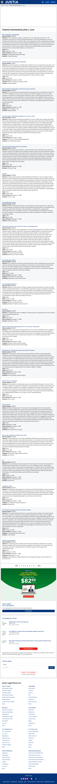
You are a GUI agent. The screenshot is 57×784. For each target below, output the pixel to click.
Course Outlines (33, 716)
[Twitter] (33, 779)
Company (20, 781)
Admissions (31, 712)
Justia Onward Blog (34, 764)
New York (31, 742)
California (31, 738)
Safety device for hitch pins (9, 381)
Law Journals (32, 718)
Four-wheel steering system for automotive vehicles (16, 510)
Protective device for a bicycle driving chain (14, 62)
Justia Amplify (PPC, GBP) (35, 762)
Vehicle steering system (8, 540)
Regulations (5, 736)
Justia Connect (6, 781)
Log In (47, 2)
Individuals (32, 686)
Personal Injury (32, 701)
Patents (6, 5)
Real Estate (5, 721)
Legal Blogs (5, 755)
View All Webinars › (29, 648)
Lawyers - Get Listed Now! (28, 672)
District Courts (6, 742)
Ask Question (28, 611)
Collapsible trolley (7, 486)
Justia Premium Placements (36, 757)
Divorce (30, 693)
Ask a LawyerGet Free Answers (8, 604)
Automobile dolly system (9, 202)
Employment (5, 714)
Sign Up (53, 2)
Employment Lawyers (7, 695)
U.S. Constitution (6, 731)
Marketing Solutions (35, 751)
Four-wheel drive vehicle (9, 260)
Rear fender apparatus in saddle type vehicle (14, 435)
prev (16, 566)
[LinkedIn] (21, 779)
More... (4, 704)
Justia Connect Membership (36, 753)
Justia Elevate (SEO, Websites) (36, 759)
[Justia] (11, 2)
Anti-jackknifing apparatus (9, 284)
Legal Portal (14, 781)
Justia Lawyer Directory (35, 755)
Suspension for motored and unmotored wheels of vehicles (18, 350)
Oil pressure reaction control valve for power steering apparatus (20, 226)
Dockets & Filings (6, 744)
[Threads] (29, 779)
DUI (30, 695)
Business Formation (7, 710)
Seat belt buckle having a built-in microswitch (14, 146)
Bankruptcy (32, 688)
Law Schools (32, 708)
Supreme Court (6, 738)
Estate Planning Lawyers (8, 697)
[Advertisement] (28, 16)
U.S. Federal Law (7, 729)
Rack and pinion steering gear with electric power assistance (18, 89)
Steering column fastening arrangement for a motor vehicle (18, 116)
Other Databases (7, 751)
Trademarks (5, 764)
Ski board (4, 309)
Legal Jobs (5, 753)
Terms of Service (31, 781)
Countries (4, 766)
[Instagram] (27, 779)
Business (4, 708)
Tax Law (4, 723)
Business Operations (7, 712)
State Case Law (32, 736)
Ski (3, 460)
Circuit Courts (5, 740)
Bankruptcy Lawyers (7, 688)
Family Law (31, 699)
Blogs (30, 721)
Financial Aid (32, 714)
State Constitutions (34, 731)
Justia (2, 5)
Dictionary (31, 710)
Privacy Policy (40, 781)
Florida (30, 740)
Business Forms (6, 757)
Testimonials (32, 766)
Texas (30, 744)
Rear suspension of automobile (10, 34)
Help (25, 781)
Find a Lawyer (7, 661)
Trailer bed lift (6, 404)
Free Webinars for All (9, 618)
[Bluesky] (31, 779)
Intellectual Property (7, 716)
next (39, 566)
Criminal (31, 690)
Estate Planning (33, 697)
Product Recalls (6, 759)
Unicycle (4, 173)
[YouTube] (23, 779)
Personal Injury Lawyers (8, 701)
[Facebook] (25, 779)
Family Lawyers (6, 699)
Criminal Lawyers (6, 693)
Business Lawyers (6, 690)
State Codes (32, 733)
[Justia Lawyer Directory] (35, 779)
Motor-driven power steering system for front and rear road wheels (20, 326)
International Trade (7, 718)
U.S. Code (4, 733)
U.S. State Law (33, 729)
